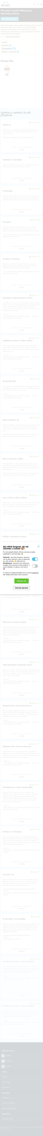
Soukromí (35, 573)
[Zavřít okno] (38, 546)
